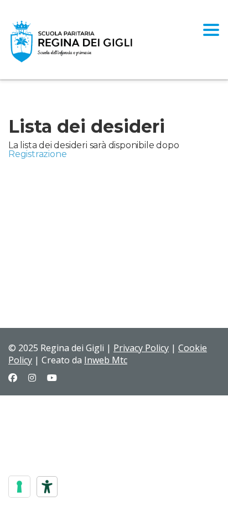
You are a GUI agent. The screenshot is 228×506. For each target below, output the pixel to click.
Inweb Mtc (105, 360)
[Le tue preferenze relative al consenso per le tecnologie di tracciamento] (19, 486)
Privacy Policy (141, 348)
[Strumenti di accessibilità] (47, 486)
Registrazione (37, 154)
